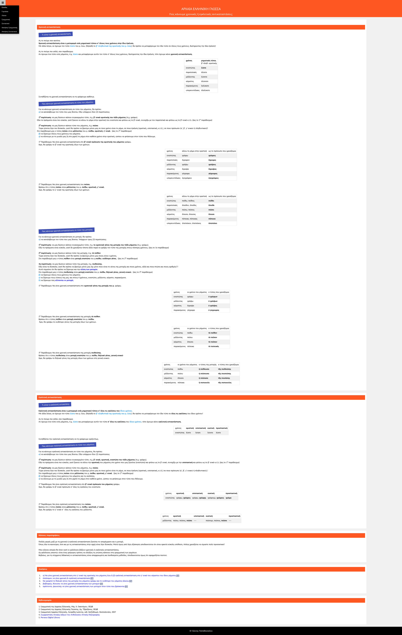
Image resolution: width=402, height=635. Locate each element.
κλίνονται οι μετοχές (64, 280)
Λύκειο (4, 15)
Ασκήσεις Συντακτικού (9, 31)
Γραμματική (6, 19)
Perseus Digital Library (50, 618)
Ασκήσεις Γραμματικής (9, 27)
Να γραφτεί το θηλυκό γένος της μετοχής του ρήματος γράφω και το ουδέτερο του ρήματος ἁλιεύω (86, 581)
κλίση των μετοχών (89, 270)
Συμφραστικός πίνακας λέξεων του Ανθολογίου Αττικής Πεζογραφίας (70, 615)
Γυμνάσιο (5, 11)
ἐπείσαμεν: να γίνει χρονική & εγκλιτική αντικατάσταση (66, 578)
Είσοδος (4, 7)
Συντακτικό (5, 23)
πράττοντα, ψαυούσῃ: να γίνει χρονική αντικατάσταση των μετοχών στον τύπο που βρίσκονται (83, 586)
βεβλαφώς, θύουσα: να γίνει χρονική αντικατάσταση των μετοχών (71, 584)
